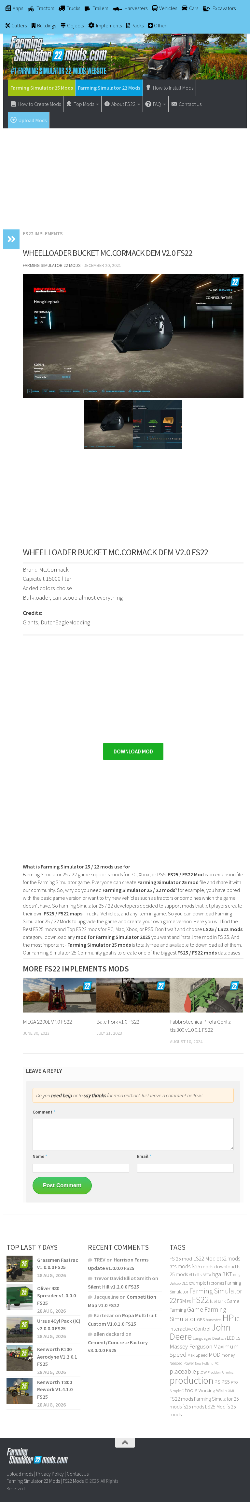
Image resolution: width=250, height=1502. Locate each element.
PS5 (225, 1381)
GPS (201, 1319)
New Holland (204, 1363)
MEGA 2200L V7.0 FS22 (47, 1021)
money (228, 1355)
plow (202, 1372)
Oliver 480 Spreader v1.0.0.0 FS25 (56, 1295)
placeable (183, 1371)
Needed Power (182, 1363)
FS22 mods (181, 1398)
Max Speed (198, 1355)
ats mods (180, 1266)
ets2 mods (228, 1258)
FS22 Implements (43, 233)
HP (228, 1318)
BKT (227, 1274)
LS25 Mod (215, 1406)
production (192, 1380)
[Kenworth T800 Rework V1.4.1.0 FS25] (20, 1391)
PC (216, 1363)
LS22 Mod (204, 1258)
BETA (206, 1274)
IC (237, 1319)
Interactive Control (190, 1328)
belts (197, 1274)
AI (190, 1274)
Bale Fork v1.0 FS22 (117, 1021)
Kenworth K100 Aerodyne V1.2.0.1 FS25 (57, 1356)
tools (191, 1390)
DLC (185, 1283)
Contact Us (78, 1474)
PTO (234, 1382)
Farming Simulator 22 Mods (109, 87)
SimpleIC (177, 1390)
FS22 (200, 1299)
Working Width (213, 1390)
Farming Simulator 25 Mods (41, 87)
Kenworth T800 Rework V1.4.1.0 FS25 (55, 1389)
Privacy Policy (50, 1474)
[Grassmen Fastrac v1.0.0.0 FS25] (20, 1269)
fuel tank (218, 1301)
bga (216, 1274)
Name (40, 1156)
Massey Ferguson (191, 1346)
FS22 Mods (73, 1481)
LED (231, 1337)
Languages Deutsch (209, 1338)
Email (144, 1156)
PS (217, 1381)
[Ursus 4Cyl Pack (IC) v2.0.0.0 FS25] (20, 1330)
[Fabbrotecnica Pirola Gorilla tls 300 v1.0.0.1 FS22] (206, 995)
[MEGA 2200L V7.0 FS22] (59, 995)
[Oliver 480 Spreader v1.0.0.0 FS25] (20, 1297)
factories (215, 1283)
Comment (44, 1112)
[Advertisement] (125, 175)
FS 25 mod (181, 1258)
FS (189, 1301)
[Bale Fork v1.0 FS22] (133, 995)
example (197, 1282)
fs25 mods (193, 1406)
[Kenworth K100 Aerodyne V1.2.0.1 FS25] (20, 1358)
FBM (181, 1301)
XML (231, 1390)
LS (238, 1338)
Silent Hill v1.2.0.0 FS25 (113, 1286)
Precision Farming (220, 1372)
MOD (214, 1354)
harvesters (213, 1319)
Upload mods (20, 1474)
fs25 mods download (214, 1266)
